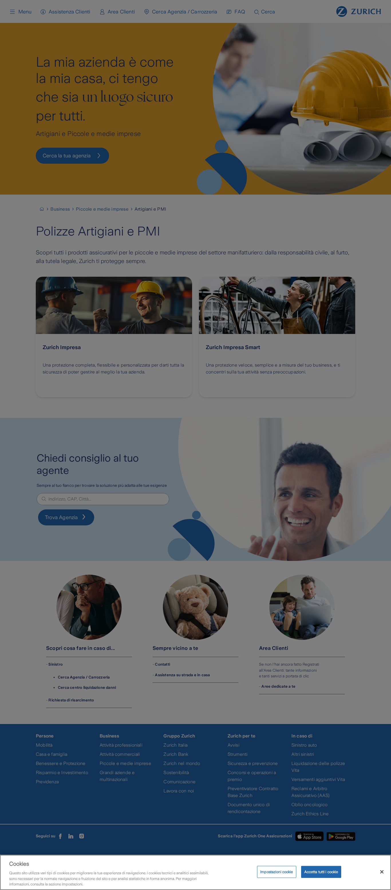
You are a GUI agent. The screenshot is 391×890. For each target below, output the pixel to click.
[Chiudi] (382, 872)
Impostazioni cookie (276, 872)
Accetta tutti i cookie (321, 872)
